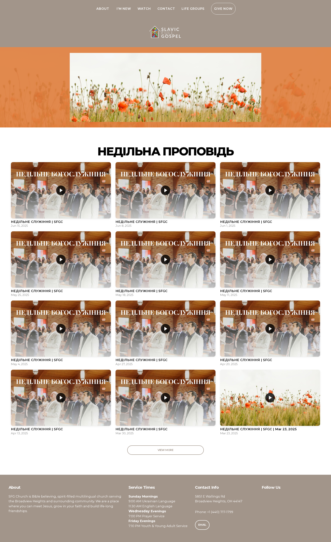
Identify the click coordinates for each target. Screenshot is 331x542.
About (103, 9)
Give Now (223, 9)
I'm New (124, 9)
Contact (166, 9)
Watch (144, 9)
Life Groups (193, 9)
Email (202, 524)
